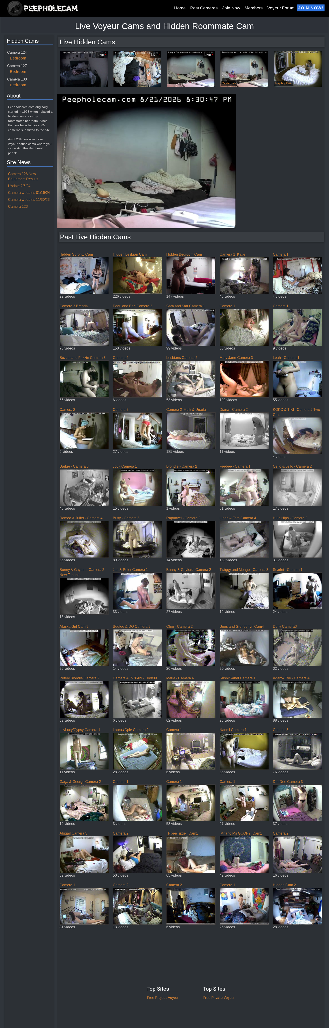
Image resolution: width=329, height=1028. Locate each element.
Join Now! (310, 8)
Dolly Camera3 (285, 626)
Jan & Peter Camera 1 (130, 570)
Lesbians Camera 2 (181, 358)
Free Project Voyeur (163, 998)
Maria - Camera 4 (180, 678)
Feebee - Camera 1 (235, 466)
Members (254, 8)
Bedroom (18, 58)
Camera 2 (120, 358)
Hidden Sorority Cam (76, 254)
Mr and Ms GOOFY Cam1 (241, 833)
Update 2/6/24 (19, 186)
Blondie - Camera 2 (181, 466)
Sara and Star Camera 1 (185, 306)
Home (180, 8)
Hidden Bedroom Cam (184, 254)
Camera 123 (18, 206)
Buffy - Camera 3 (126, 518)
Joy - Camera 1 (125, 466)
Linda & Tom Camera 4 (238, 518)
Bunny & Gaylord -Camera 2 (188, 570)
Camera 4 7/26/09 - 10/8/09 (135, 678)
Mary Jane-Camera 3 (236, 358)
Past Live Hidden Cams (95, 237)
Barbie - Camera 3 (74, 466)
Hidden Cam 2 (284, 885)
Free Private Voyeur (219, 998)
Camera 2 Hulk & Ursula (186, 409)
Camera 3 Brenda (74, 306)
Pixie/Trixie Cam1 (182, 833)
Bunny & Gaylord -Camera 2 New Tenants (82, 572)
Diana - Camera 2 (234, 409)
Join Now (231, 8)
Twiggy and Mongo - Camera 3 (244, 570)
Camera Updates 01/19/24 (29, 193)
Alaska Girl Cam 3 (74, 626)
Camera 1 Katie (232, 254)
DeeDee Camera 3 (288, 782)
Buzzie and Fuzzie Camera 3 (83, 358)
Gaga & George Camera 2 (80, 782)
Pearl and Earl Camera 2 (132, 306)
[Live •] (84, 68)
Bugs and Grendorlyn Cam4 (242, 626)
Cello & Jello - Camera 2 (292, 466)
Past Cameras (204, 8)
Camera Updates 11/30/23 (29, 199)
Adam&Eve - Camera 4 (291, 678)
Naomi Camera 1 (233, 730)
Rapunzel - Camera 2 (183, 518)
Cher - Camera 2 (179, 626)
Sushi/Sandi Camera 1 (238, 678)
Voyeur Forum (281, 8)
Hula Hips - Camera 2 (290, 518)
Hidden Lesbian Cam (130, 254)
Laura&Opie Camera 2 (131, 730)
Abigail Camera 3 (73, 833)
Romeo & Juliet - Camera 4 (81, 518)
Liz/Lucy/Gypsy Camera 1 (81, 730)
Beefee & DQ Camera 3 (131, 626)
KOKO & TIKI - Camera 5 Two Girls (296, 412)
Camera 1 (280, 254)
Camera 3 (280, 730)
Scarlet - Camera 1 (288, 570)
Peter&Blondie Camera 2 (79, 678)
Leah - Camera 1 (286, 358)
